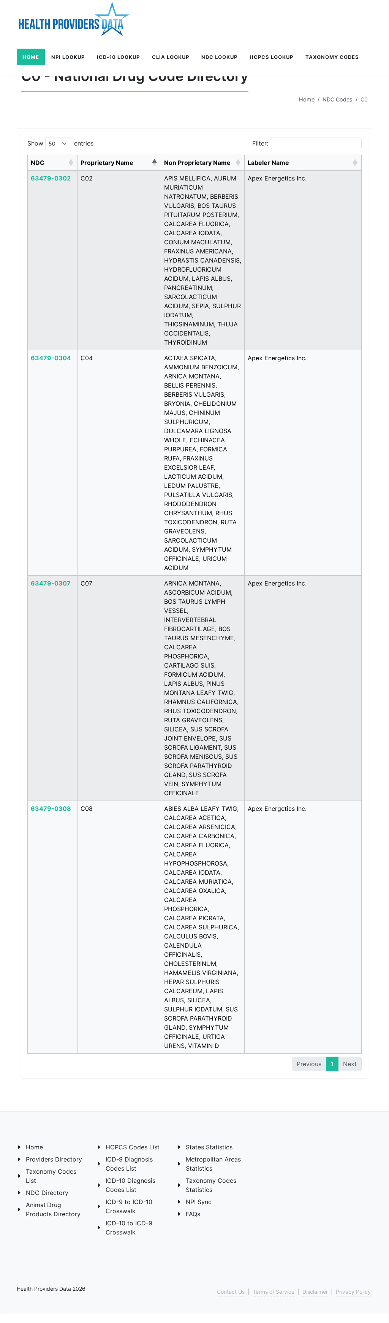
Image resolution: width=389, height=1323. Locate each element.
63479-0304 (51, 358)
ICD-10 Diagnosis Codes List (130, 1185)
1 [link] (332, 1064)
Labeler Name (268, 162)
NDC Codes (338, 99)
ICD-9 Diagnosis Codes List (129, 1163)
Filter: (260, 143)
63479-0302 (51, 178)
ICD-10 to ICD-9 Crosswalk (129, 1227)
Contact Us (231, 1291)
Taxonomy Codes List (51, 1176)
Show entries (60, 143)
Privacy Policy (353, 1291)
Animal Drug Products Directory (53, 1209)
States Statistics (209, 1147)
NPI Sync (199, 1202)
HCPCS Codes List (133, 1147)
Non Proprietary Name (197, 162)
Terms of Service (273, 1291)
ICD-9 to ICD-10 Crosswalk (129, 1206)
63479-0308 (51, 808)
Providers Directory (54, 1159)
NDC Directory (47, 1192)
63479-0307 (51, 583)
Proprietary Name (107, 162)
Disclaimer (315, 1291)
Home (307, 99)
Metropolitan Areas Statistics (213, 1163)
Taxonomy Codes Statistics (211, 1185)
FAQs (193, 1214)
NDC (37, 162)
